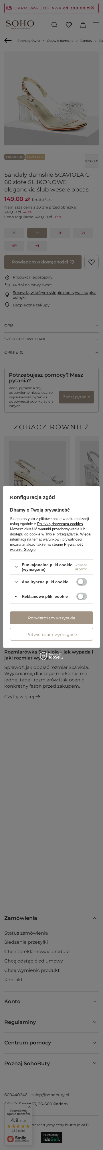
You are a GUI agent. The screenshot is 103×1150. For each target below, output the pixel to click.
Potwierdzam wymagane (51, 634)
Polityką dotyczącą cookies (60, 524)
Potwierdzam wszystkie (51, 617)
